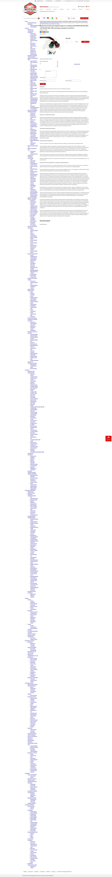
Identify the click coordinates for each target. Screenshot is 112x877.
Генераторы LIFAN (31, 371)
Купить (85, 41)
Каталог (41, 9)
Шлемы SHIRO (33, 814)
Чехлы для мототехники (32, 736)
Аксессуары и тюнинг (32, 696)
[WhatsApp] (46, 32)
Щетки (31, 704)
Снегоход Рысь (33, 275)
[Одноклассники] (42, 32)
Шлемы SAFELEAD (33, 812)
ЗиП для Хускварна (34, 211)
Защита (31, 834)
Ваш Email (42, 80)
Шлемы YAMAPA (33, 817)
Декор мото (32, 718)
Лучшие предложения (32, 22)
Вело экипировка (31, 806)
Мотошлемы (30, 810)
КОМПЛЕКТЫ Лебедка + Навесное (33, 595)
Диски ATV (32, 342)
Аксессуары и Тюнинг (29, 683)
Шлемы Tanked (33, 815)
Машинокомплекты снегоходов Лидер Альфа (34, 561)
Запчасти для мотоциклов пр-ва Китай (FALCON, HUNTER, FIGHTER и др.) (33, 125)
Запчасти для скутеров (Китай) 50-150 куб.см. (33, 131)
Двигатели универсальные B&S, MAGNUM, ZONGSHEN (32, 472)
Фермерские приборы (32, 797)
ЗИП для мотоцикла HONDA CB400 (34, 230)
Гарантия (74, 9)
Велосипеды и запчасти (29, 640)
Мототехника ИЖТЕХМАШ (30, 490)
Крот (31, 167)
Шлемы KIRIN (33, 829)
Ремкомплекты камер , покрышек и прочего (33, 669)
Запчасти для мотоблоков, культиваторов (30, 157)
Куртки (31, 862)
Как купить (48, 9)
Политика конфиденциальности (64, 871)
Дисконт (80, 9)
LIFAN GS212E (32, 82)
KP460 (31, 81)
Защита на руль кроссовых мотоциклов (33, 731)
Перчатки (32, 807)
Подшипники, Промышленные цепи (33, 307)
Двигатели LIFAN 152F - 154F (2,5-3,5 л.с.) (34, 62)
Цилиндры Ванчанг (34, 137)
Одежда (32, 808)
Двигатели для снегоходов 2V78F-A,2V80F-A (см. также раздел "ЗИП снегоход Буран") (34, 445)
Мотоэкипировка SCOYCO (33, 832)
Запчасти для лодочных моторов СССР (34, 282)
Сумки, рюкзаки (33, 856)
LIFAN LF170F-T (33, 84)
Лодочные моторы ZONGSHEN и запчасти (33, 286)
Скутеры (29, 624)
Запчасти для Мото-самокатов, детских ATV (33, 323)
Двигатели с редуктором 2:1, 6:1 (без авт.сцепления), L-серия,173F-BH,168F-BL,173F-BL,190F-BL (33, 420)
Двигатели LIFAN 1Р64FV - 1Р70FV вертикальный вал (34, 75)
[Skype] (48, 32)
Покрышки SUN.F (33, 344)
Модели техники (33, 695)
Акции (26, 21)
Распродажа (30, 24)
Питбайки (30, 629)
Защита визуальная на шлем (33, 755)
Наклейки (32, 700)
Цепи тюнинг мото (33, 138)
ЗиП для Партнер (33, 210)
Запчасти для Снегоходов (33, 253)
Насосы (31, 296)
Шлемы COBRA (33, 818)
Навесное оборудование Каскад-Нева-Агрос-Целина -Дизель (33, 180)
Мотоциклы (30, 610)
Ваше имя (67, 80)
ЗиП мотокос (32, 215)
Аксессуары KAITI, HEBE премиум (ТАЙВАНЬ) (33, 708)
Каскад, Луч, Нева (34, 166)
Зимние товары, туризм (32, 864)
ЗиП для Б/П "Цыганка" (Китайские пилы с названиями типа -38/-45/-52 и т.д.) (34, 206)
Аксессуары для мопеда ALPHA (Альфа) (33, 716)
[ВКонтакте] (40, 32)
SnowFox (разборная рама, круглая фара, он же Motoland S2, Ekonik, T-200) (33, 258)
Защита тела (32, 841)
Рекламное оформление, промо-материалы (33, 750)
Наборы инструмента (32, 803)
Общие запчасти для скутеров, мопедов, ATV (33, 135)
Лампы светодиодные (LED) (33, 314)
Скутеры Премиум (33, 628)
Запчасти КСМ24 (33, 368)
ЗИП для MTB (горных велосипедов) (33, 665)
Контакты (87, 9)
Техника (26, 598)
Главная (25, 871)
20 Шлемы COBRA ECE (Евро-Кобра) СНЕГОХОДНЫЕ (33, 824)
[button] (62, 38)
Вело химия (32, 661)
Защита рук (30, 728)
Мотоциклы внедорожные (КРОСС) (33, 621)
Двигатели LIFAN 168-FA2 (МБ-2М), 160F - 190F (33, 66)
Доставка (62, 9)
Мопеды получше (33, 606)
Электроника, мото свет (32, 752)
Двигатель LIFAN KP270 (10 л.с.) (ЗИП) (33, 95)
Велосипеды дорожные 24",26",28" (32, 645)
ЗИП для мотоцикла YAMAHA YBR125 (33, 235)
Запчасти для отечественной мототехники (30, 31)
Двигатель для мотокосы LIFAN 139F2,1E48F (33, 401)
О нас (68, 9)
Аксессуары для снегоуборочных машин (33, 366)
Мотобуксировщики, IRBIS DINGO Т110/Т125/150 (34, 271)
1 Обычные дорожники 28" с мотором (33, 680)
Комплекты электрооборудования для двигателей (34, 107)
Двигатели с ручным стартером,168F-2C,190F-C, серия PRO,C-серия (33, 392)
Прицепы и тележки (32, 633)
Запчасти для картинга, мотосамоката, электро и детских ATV (32, 319)
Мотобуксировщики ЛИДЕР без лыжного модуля (34, 542)
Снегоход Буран (33, 274)
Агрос (31, 159)
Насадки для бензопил (32, 774)
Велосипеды (30, 642)
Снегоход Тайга (33, 277)
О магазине (42, 871)
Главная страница (43, 21)
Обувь (31, 836)
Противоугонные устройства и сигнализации (33, 766)
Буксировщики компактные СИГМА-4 (33, 546)
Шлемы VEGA (33, 830)
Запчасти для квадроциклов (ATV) (33, 117)
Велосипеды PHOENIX (32, 647)
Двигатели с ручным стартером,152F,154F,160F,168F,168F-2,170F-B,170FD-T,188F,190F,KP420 (37, 407)
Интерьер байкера (33, 745)
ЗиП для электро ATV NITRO (53, 22)
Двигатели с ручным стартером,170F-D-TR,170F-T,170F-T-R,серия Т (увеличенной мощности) (33, 378)
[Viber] (44, 32)
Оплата (55, 9)
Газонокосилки (33, 201)
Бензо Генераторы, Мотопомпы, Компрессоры (34, 788)
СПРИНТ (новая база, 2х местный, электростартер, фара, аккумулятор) (33, 508)
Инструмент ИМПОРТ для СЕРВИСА (32, 795)
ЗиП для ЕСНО (33, 225)
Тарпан (31, 188)
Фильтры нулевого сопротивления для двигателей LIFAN (34, 99)
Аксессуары (32, 200)
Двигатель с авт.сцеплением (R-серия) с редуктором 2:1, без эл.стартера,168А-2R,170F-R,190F (35, 437)
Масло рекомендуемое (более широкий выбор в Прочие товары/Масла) (33, 486)
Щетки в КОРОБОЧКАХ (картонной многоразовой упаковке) (33, 690)
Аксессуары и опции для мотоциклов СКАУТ (34, 513)
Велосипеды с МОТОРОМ (33, 677)
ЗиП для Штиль (33, 214)
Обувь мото (32, 848)
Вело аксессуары (33, 658)
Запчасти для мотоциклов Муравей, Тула (33, 50)
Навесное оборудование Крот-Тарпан (33, 185)
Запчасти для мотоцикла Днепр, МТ (33, 40)
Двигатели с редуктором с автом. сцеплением (34, 397)
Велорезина (32, 662)
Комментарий (42, 77)
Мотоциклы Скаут (33, 499)
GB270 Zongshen (33, 80)
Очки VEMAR (32, 860)
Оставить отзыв (77, 64)
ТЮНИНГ (32, 726)
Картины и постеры (34, 747)
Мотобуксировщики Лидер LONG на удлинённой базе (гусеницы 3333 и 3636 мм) (34, 579)
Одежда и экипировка (29, 804)
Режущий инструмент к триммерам (32, 218)
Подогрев (32, 771)
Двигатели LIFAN (31, 372)
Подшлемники (33, 855)
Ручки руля (32, 725)
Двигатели (27, 370)
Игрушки (29, 694)
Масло (31, 292)
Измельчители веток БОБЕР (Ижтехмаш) (33, 801)
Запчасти (27, 28)
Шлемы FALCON (33, 811)
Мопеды (29, 599)
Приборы (32, 761)
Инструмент (27, 773)
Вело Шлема (30, 863)
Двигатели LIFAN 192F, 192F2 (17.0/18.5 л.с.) (33, 70)
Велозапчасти (30, 657)
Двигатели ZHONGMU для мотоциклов (33, 468)
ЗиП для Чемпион (33, 212)
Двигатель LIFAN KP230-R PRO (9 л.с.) (33, 103)
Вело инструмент (33, 659)
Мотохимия (32, 316)
